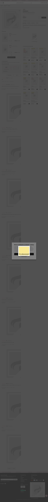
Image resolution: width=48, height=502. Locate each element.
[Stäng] (29, 245)
